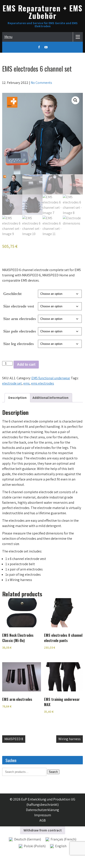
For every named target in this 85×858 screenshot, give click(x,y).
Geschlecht (12, 293)
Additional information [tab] (50, 397)
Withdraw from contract (43, 830)
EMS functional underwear (50, 378)
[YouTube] (45, 47)
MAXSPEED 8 (13, 739)
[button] (75, 100)
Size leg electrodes (18, 344)
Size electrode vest (18, 306)
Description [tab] (17, 397)
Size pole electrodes (19, 331)
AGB (42, 820)
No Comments (41, 82)
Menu (8, 36)
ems (26, 383)
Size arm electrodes (19, 319)
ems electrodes (42, 383)
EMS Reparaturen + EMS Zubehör (42, 11)
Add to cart (26, 364)
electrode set (12, 383)
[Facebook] (39, 47)
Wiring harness (69, 739)
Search (53, 771)
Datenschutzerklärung (42, 810)
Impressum (42, 815)
